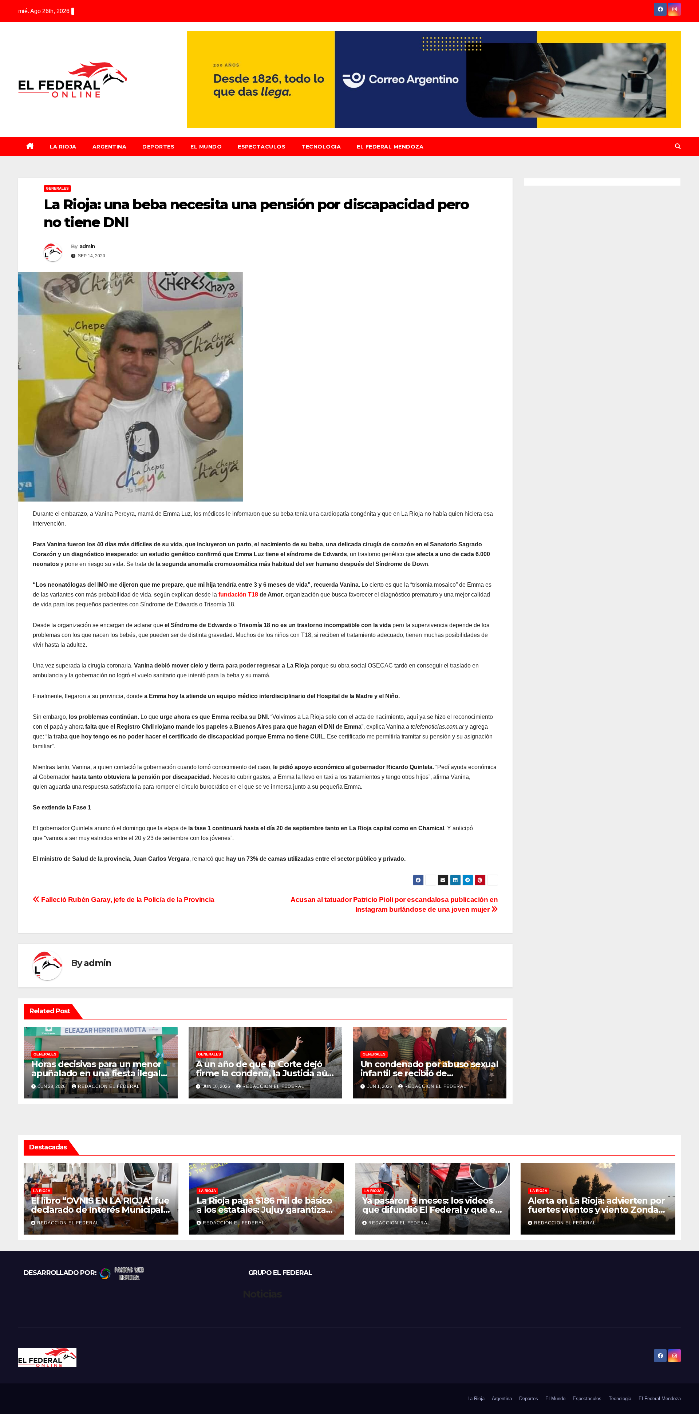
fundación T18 (238, 594)
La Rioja (63, 146)
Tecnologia (321, 146)
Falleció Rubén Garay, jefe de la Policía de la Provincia (127, 899)
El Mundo (206, 146)
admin (87, 246)
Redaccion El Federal (109, 1086)
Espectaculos (261, 146)
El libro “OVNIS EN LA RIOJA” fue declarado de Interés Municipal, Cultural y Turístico (100, 1209)
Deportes (158, 146)
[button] (678, 146)
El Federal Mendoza (390, 146)
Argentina (109, 146)
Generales (57, 188)
